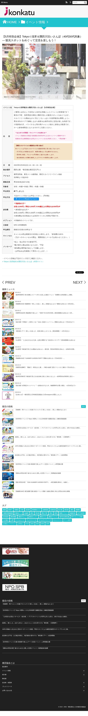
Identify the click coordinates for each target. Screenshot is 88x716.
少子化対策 (81, 513)
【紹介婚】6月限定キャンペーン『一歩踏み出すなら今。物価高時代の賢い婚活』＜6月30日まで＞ (45, 385)
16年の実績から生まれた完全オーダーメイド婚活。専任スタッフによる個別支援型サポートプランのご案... (48, 446)
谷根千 (10, 510)
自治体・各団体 (7, 682)
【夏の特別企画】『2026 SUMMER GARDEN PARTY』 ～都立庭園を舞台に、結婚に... (42, 482)
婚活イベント (53, 517)
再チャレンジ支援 (76, 517)
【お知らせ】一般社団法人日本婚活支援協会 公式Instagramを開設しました (38, 394)
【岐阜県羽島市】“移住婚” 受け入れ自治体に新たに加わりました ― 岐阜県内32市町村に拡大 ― (44, 376)
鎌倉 (4, 510)
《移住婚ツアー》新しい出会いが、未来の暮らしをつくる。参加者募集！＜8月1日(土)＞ (42, 331)
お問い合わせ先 (7, 690)
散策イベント (63, 513)
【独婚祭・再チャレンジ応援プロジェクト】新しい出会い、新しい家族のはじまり (41, 410)
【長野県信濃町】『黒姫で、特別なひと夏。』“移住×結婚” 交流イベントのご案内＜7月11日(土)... (45, 367)
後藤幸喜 (73, 513)
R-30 (27, 524)
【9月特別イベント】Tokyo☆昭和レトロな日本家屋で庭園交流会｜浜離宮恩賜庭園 (40, 419)
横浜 (31, 513)
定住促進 (6, 517)
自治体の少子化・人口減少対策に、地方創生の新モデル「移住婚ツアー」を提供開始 (41, 455)
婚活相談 (13, 517)
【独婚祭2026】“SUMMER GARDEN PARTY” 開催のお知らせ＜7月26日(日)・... (39, 358)
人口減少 (6, 520)
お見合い (20, 524)
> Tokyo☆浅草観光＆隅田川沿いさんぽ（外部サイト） (23, 262)
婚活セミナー (33, 517)
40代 (37, 524)
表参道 (16, 510)
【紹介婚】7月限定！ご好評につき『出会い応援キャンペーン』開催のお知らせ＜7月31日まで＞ (45, 322)
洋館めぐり (18, 513)
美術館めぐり (36, 510)
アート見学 (67, 520)
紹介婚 (60, 510)
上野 (12, 520)
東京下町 (44, 513)
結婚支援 (53, 510)
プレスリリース (31, 520)
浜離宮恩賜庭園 (8, 513)
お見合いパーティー (9, 524)
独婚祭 (78, 510)
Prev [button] (5, 72)
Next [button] (82, 72)
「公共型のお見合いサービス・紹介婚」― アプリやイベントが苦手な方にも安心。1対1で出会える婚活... (48, 428)
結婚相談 (45, 510)
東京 (51, 513)
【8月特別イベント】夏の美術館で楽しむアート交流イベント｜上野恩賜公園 (39, 464)
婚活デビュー (23, 517)
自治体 (28, 510)
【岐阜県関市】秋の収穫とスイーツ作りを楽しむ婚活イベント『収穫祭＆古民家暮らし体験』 (44, 295)
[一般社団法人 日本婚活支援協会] (19, 12)
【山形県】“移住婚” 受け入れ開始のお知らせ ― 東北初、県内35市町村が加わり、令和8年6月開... (45, 349)
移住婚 (66, 510)
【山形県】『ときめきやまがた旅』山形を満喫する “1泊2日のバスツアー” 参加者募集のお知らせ (45, 340)
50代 (32, 524)
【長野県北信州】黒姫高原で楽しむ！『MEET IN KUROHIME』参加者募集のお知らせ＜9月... (44, 313)
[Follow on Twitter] (70, 2)
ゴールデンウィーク (44, 520)
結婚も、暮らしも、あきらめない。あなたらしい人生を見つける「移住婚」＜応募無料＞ (43, 437)
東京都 (37, 513)
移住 (72, 510)
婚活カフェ (43, 517)
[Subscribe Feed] (67, 2)
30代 (42, 524)
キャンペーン (57, 520)
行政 (22, 510)
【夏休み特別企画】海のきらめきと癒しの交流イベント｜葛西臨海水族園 (38, 473)
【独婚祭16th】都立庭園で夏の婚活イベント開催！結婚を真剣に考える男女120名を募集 (42, 491)
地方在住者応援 (64, 517)
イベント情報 (6, 670)
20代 (47, 524)
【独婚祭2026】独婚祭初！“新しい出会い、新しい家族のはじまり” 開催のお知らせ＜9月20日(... (45, 304)
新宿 (55, 513)
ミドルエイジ (20, 520)
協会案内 (5, 666)
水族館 (26, 513)
